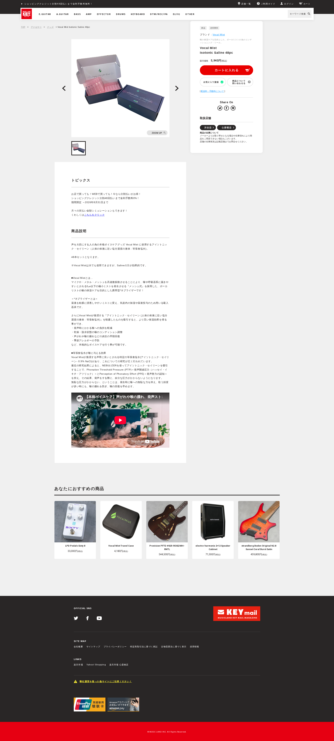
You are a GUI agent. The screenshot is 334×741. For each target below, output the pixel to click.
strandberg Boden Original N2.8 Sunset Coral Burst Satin (258, 547)
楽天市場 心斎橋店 (119, 664)
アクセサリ (36, 27)
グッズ (50, 27)
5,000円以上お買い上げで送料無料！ (45, 4)
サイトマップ (93, 646)
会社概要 (78, 646)
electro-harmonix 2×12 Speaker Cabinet (213, 547)
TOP (23, 27)
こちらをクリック (94, 214)
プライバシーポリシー (115, 646)
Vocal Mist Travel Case (121, 545)
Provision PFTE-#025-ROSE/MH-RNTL (167, 547)
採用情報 (194, 646)
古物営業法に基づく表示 (173, 646)
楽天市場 (78, 664)
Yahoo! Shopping (96, 664)
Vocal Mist (219, 34)
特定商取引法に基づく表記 (144, 646)
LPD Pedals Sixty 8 (75, 545)
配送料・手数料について (212, 91)
